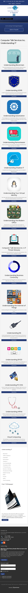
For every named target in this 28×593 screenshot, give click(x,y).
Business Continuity (7, 469)
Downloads (18, 3)
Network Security (6, 472)
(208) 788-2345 (9, 537)
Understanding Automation (14, 116)
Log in (2, 574)
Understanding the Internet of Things (14, 306)
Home (2, 18)
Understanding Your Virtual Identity (14, 194)
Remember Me (5, 571)
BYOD (4, 474)
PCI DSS (4, 476)
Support (13, 3)
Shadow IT (5, 461)
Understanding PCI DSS (14, 385)
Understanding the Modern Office (14, 221)
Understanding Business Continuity (14, 276)
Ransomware (6, 459)
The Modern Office (7, 465)
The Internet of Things (7, 470)
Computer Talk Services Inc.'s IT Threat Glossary (14, 249)
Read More (14, 71)
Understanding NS (14, 333)
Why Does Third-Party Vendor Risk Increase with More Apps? (14, 549)
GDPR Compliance (6, 455)
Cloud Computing (14, 437)
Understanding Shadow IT (14, 168)
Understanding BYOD (14, 359)
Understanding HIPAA (14, 411)
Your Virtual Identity (7, 463)
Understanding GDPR (14, 90)
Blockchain (5, 453)
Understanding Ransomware (14, 142)
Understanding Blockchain (14, 65)
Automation (5, 457)
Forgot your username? (7, 576)
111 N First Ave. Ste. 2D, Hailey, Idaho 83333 (14, 1)
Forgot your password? (6, 577)
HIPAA (4, 478)
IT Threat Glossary (7, 467)
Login (9, 3)
